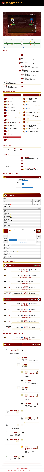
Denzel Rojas (12, 131)
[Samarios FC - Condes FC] (22, 328)
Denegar (22, 239)
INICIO (27, 2)
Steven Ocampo (9, 86)
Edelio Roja (12, 125)
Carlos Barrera (25, 70)
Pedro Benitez (13, 98)
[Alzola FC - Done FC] (22, 288)
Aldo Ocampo (12, 110)
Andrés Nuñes (32, 119)
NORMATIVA (32, 14)
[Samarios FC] (31, 21)
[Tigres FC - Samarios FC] (22, 322)
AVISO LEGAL (17, 468)
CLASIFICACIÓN (36, 2)
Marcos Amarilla (13, 128)
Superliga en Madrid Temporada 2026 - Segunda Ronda (18, 15)
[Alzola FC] (13, 21)
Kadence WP (35, 470)
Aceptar (13, 239)
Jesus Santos (12, 101)
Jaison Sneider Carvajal (29, 78)
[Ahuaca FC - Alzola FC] (22, 282)
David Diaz (12, 104)
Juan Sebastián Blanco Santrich (34, 104)
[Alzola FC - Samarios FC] (22, 270)
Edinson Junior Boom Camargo (33, 59)
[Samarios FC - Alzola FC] (22, 338)
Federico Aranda (13, 139)
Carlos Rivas (12, 107)
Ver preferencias (31, 239)
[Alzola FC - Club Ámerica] (22, 276)
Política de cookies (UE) (25, 468)
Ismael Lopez (8, 54)
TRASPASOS (37, 8)
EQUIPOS (27, 8)
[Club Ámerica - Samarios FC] (22, 316)
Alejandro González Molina (33, 99)
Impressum (25, 242)
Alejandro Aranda (13, 83)
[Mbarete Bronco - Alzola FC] (22, 294)
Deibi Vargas (25, 58)
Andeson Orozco (32, 75)
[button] (34, 230)
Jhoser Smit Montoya (33, 67)
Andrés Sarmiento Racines (33, 126)
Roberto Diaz (12, 113)
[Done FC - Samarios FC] (22, 310)
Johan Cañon (27, 66)
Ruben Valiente (13, 55)
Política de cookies (20, 242)
